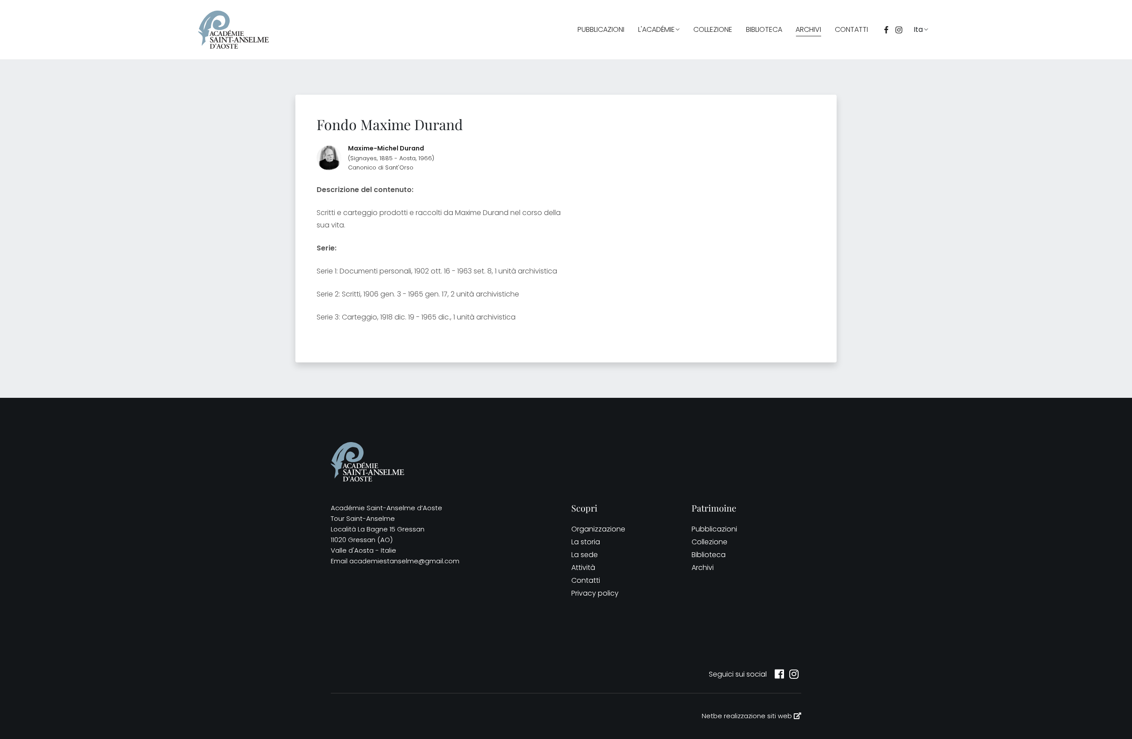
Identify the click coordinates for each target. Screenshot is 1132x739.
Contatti (851, 29)
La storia (585, 542)
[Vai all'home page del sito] (233, 30)
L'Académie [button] (656, 29)
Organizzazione (598, 529)
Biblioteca (764, 29)
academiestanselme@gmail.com (404, 561)
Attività (583, 567)
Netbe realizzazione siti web (748, 715)
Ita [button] (918, 29)
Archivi (808, 29)
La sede (584, 555)
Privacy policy (595, 593)
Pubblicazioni (600, 29)
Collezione (712, 29)
